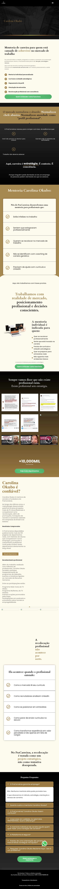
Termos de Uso (23, 885)
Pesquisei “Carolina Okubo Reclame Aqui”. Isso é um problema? (29, 849)
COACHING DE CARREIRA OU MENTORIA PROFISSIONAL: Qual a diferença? (24, 820)
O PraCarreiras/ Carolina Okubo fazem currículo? (25, 812)
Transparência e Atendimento (29, 880)
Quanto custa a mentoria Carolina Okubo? (28, 805)
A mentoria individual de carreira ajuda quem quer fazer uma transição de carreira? (28, 828)
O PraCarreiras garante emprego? (25, 784)
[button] (52, 3)
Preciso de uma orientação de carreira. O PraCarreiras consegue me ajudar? (26, 842)
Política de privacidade (34, 885)
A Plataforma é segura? (20, 834)
